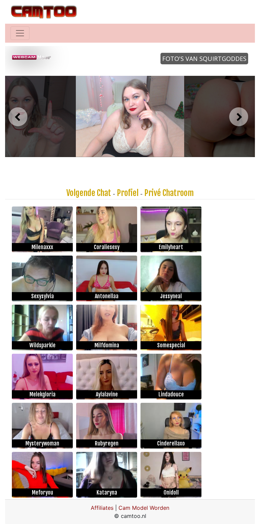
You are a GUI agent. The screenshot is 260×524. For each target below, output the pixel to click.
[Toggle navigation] (19, 33)
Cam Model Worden (143, 507)
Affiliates (102, 507)
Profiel (127, 193)
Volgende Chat (88, 193)
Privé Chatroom (169, 193)
